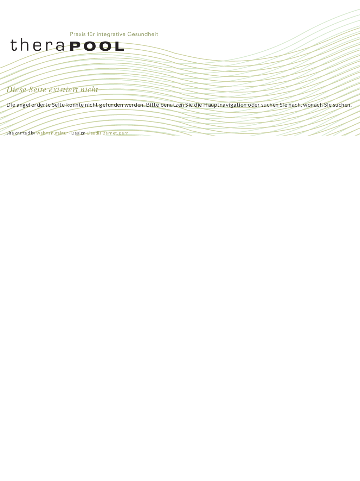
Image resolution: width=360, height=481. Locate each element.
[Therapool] (86, 41)
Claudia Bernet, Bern (107, 133)
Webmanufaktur (52, 133)
